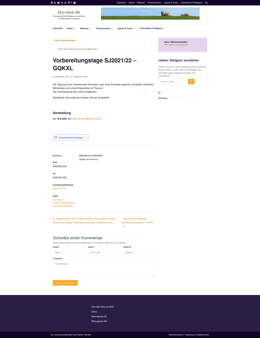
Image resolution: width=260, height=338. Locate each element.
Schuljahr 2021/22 (58, 188)
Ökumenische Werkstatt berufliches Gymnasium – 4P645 (137, 220)
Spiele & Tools (171, 2)
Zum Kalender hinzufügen (71, 137)
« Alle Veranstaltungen (64, 40)
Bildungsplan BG (99, 321)
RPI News (163, 98)
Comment (58, 258)
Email (91, 247)
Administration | (176, 335)
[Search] (191, 81)
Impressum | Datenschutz (197, 335)
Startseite (121, 2)
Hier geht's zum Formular (176, 45)
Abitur (131, 2)
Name (56, 247)
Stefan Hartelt (84, 335)
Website (127, 247)
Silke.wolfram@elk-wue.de (86, 118)
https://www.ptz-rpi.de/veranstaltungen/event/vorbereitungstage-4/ (63, 202)
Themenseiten (154, 2)
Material (141, 2)
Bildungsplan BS (99, 316)
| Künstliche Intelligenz (191, 2)
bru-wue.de (69, 12)
